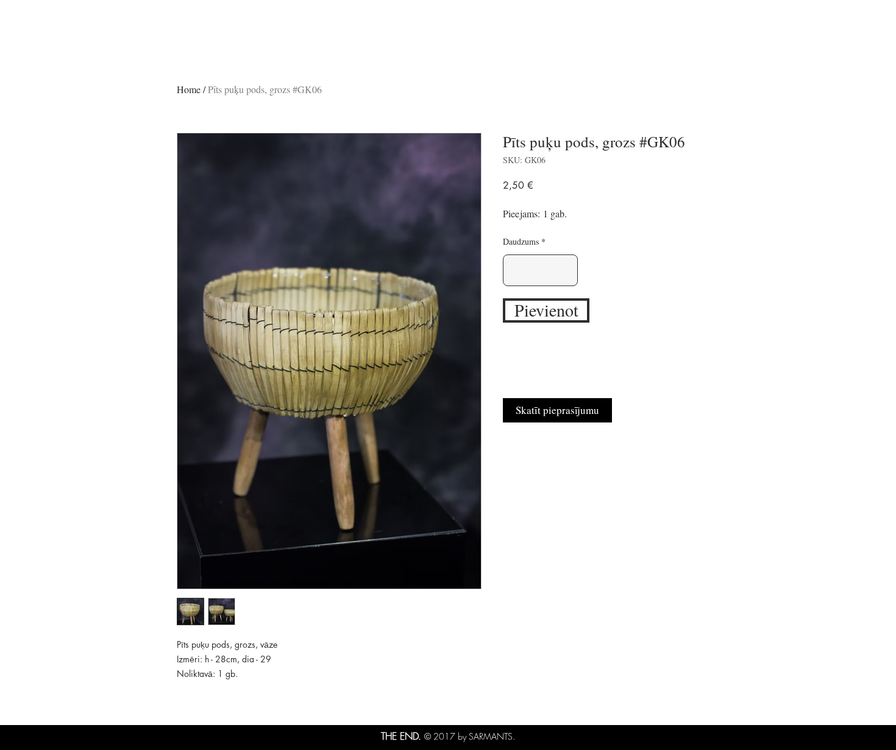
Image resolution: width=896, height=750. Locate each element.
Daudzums (521, 241)
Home (189, 89)
